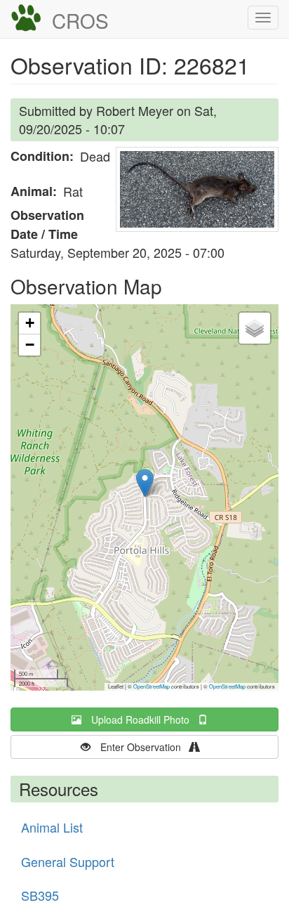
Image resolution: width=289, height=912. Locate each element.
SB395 (40, 895)
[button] (197, 189)
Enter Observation (144, 747)
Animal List (52, 827)
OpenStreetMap (151, 686)
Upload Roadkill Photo (144, 719)
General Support (67, 861)
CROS (80, 20)
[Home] (26, 18)
